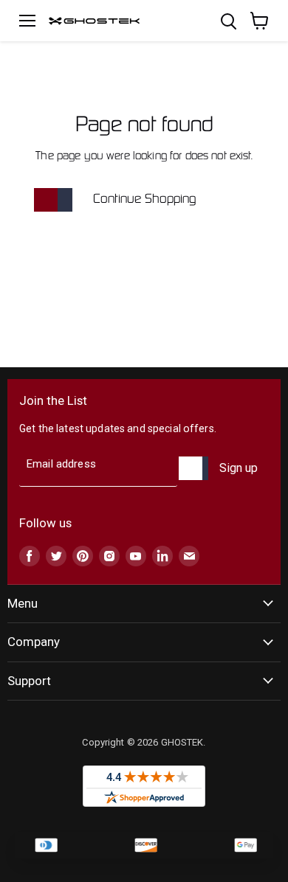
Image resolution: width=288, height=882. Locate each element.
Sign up (238, 468)
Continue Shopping (144, 199)
